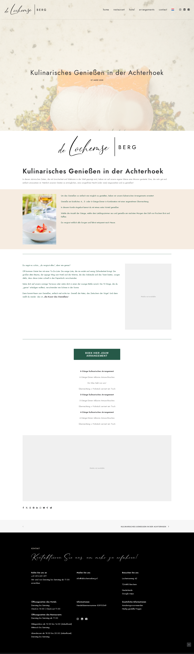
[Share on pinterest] (33, 507)
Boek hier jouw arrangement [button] (97, 354)
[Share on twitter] (26, 507)
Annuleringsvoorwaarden (132, 605)
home (106, 9)
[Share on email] (50, 507)
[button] (180, 9)
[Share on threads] (30, 507)
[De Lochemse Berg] (25, 9)
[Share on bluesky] (43, 507)
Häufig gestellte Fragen (131, 608)
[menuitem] (106, 9)
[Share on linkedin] (37, 507)
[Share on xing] (47, 507)
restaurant (119, 9)
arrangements (147, 9)
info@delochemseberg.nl (87, 578)
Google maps (128, 593)
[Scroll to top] (189, 644)
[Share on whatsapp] (40, 507)
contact (163, 9)
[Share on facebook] (23, 507)
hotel (132, 9)
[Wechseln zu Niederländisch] (172, 9)
